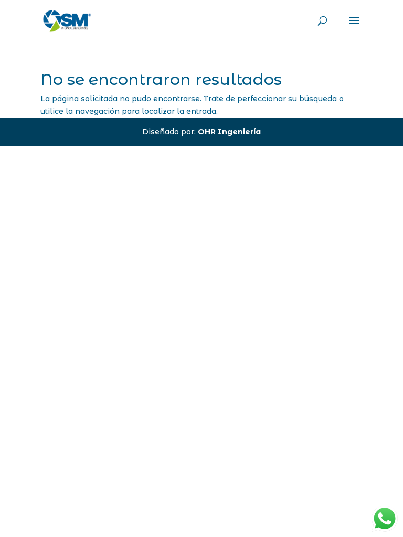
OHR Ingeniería (229, 131)
